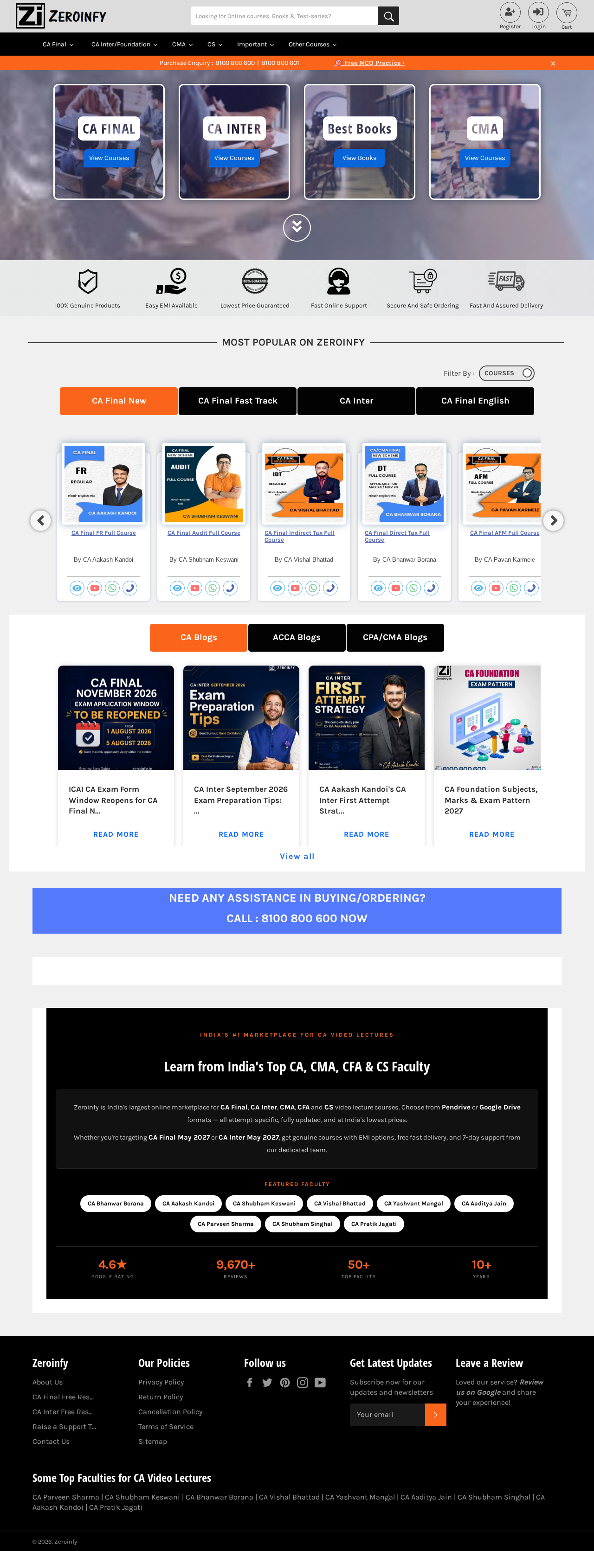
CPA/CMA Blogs (395, 637)
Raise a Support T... (64, 1426)
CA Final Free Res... (63, 1396)
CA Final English (475, 400)
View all (297, 856)
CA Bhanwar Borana (116, 1203)
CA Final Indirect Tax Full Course (300, 536)
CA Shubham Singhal (302, 1223)
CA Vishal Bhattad (340, 1203)
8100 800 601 (280, 63)
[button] (41, 520)
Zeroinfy (65, 1541)
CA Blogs (199, 637)
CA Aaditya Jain (484, 1203)
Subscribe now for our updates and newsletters (391, 1387)
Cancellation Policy (170, 1411)
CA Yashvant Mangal (413, 1203)
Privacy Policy (161, 1382)
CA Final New (119, 400)
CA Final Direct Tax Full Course (397, 536)
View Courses (109, 158)
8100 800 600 (235, 63)
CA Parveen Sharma (226, 1223)
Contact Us (51, 1441)
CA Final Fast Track (238, 400)
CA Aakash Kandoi (188, 1203)
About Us (47, 1382)
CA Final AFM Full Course (505, 532)
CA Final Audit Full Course (204, 532)
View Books (359, 158)
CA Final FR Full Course (103, 532)
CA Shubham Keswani (264, 1203)
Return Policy (160, 1396)
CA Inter (357, 400)
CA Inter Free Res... (62, 1411)
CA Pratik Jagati (374, 1223)
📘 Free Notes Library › (369, 63)
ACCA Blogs (297, 637)
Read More (116, 834)
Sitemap (152, 1441)
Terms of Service (166, 1426)
